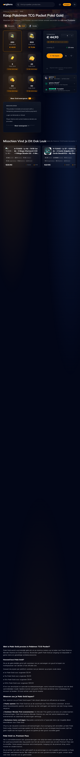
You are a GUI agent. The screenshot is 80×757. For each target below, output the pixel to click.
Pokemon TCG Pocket (10, 11)
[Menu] (74, 4)
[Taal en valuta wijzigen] (60, 5)
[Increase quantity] (72, 36)
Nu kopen (55, 56)
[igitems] (7, 4)
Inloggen (67, 4)
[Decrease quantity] (63, 36)
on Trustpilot (68, 20)
